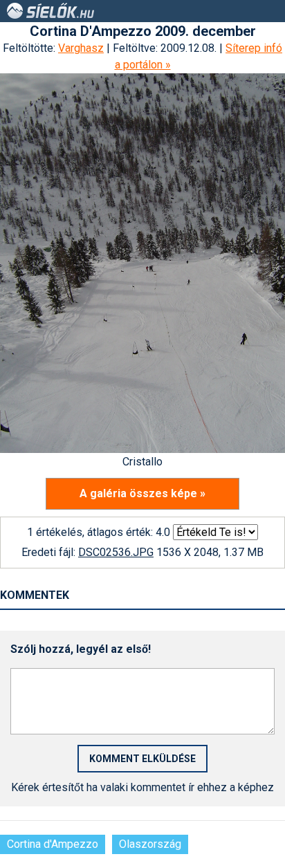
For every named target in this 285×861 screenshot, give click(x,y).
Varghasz (81, 48)
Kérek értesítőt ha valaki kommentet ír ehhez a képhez (142, 787)
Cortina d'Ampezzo (52, 844)
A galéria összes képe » (142, 493)
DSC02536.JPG (116, 552)
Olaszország (150, 844)
